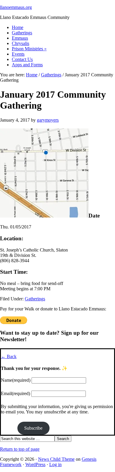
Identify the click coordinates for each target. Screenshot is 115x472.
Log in (55, 464)
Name (15, 380)
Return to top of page (20, 449)
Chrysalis (20, 43)
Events (18, 54)
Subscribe (33, 428)
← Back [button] (9, 356)
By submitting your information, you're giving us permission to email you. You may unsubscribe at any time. (57, 409)
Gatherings (22, 32)
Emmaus (20, 38)
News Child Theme (56, 459)
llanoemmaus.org (16, 7)
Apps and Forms (27, 64)
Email (15, 393)
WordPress (35, 464)
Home (17, 27)
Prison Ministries (29, 48)
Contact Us (22, 59)
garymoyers (48, 120)
